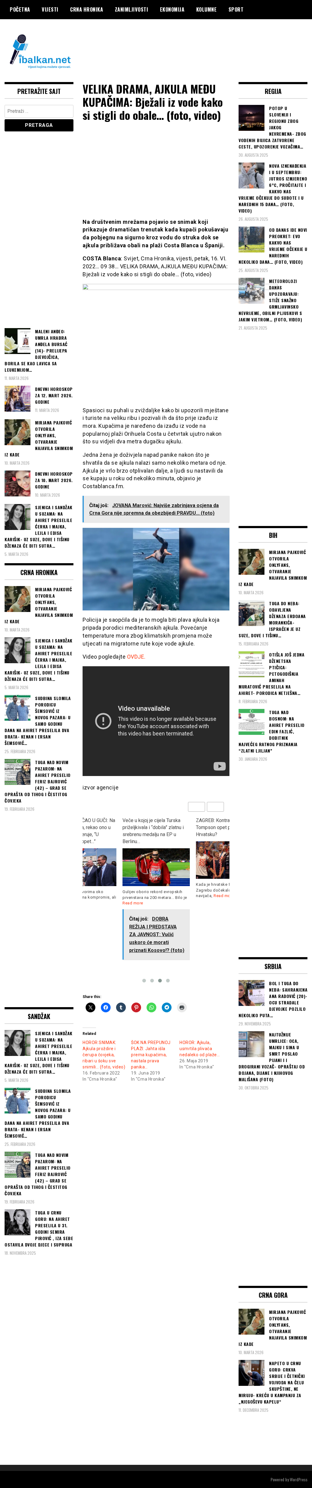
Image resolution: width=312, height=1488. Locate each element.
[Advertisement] (196, 43)
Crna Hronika (86, 9)
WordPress (298, 1479)
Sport (236, 9)
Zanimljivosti (131, 9)
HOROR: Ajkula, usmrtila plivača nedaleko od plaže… (199, 1048)
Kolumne (206, 9)
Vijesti (50, 9)
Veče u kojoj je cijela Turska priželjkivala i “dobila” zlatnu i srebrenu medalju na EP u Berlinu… (153, 830)
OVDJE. (136, 656)
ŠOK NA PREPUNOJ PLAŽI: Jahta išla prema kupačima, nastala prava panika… (151, 1054)
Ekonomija (172, 9)
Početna (20, 9)
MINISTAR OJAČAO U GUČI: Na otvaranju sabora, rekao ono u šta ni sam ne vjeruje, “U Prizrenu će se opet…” (82, 830)
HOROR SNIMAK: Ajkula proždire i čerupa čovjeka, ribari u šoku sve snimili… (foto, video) (104, 1054)
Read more (132, 903)
